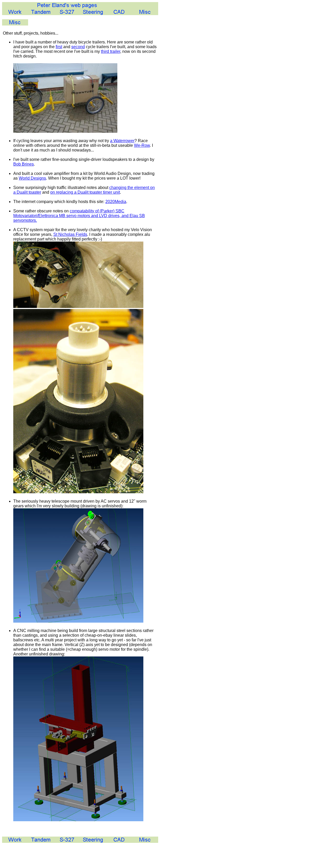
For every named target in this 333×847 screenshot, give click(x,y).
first (59, 47)
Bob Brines (23, 164)
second (78, 47)
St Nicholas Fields (70, 234)
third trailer (110, 51)
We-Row (142, 145)
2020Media (115, 201)
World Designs (32, 178)
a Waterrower (122, 140)
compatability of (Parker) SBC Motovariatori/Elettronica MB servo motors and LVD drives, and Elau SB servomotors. (79, 216)
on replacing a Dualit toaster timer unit (85, 192)
